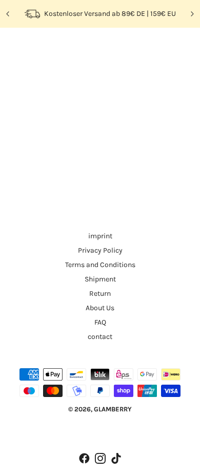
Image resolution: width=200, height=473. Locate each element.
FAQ (100, 322)
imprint (100, 236)
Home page (106, 151)
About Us (100, 308)
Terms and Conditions (100, 264)
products (114, 162)
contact (100, 336)
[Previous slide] (8, 14)
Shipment (100, 279)
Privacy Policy (100, 250)
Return (100, 293)
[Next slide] (192, 14)
